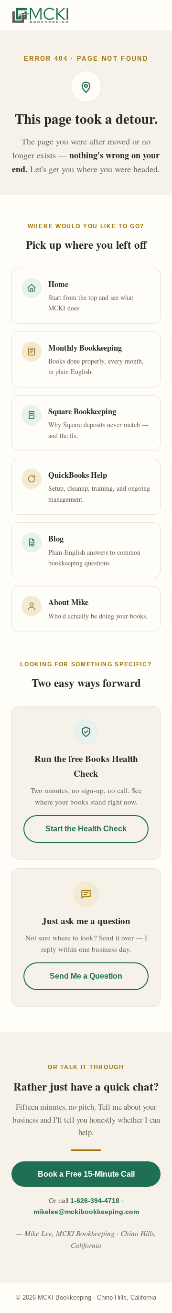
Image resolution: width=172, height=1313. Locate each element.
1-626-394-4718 (94, 1200)
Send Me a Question (86, 976)
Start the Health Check (86, 829)
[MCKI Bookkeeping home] (40, 15)
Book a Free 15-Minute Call (86, 1174)
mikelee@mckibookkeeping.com (86, 1211)
